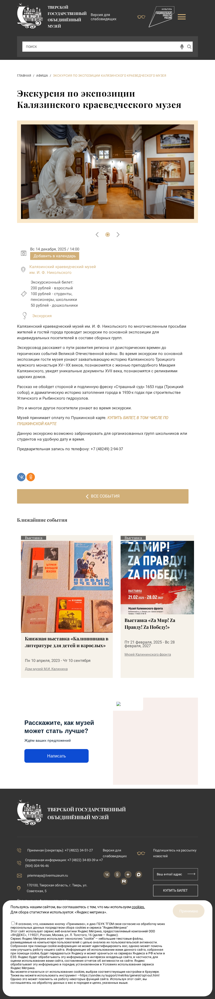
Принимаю (188, 911)
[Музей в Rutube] (124, 881)
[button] (107, 234)
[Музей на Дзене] (128, 874)
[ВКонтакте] (21, 477)
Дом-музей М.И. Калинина (46, 669)
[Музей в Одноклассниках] (117, 874)
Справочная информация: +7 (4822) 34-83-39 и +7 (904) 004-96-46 (64, 863)
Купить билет (175, 890)
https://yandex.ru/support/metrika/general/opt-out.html (119, 975)
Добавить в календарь (55, 256)
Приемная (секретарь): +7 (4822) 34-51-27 (60, 850)
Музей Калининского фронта (148, 654)
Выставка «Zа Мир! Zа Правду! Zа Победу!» (150, 623)
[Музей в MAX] (138, 874)
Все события (105, 496)
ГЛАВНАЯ (24, 75)
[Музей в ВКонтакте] (106, 874)
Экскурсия (42, 315)
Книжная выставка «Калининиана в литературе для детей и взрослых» (66, 641)
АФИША (42, 75)
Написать (56, 756)
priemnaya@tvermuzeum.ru (47, 875)
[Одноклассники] (30, 477)
